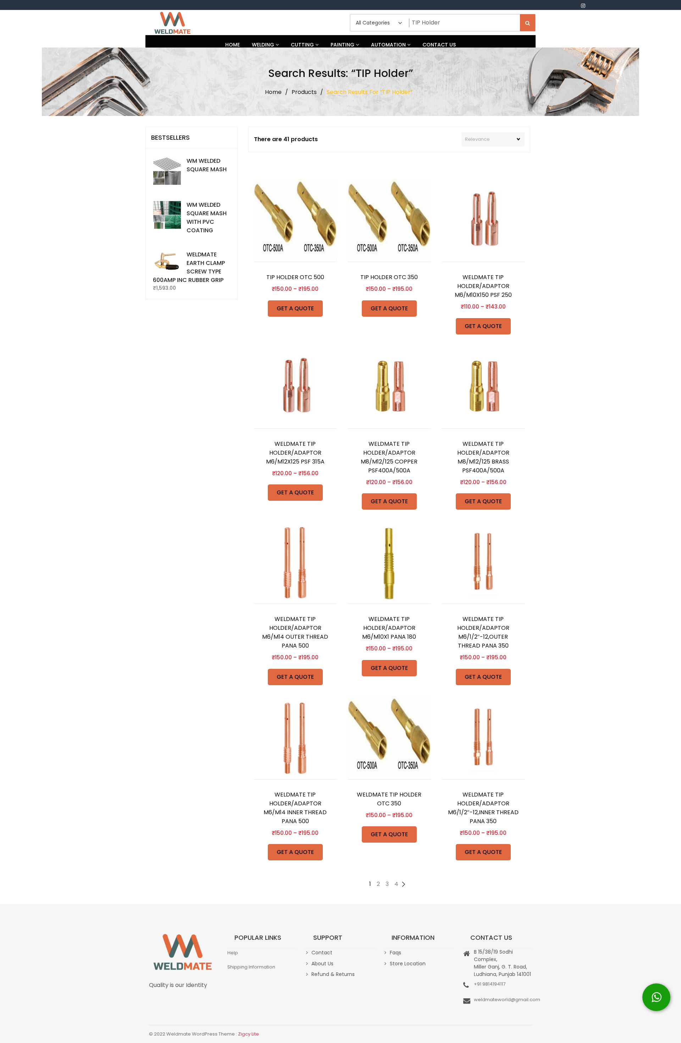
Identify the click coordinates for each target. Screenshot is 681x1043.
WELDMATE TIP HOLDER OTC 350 (389, 799)
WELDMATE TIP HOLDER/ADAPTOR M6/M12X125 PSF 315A (295, 453)
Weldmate (172, 22)
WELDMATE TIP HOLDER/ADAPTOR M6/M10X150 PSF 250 (483, 286)
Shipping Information (251, 967)
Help (232, 952)
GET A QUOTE (295, 308)
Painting (343, 44)
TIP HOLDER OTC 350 (389, 277)
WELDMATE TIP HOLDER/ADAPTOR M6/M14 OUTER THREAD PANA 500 (295, 632)
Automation (389, 44)
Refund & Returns (333, 974)
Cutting (303, 44)
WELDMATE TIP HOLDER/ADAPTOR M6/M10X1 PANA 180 (389, 628)
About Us (322, 963)
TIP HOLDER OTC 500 (295, 277)
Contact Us (439, 44)
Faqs (395, 952)
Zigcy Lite (248, 1034)
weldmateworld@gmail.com (507, 999)
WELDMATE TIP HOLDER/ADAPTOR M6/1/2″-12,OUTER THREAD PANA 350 (483, 632)
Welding (264, 44)
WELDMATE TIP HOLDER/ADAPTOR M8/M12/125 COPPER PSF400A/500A (389, 457)
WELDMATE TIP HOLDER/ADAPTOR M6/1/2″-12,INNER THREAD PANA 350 (483, 807)
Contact (321, 952)
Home (232, 44)
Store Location (408, 963)
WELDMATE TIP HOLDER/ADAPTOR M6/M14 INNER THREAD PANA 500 (295, 807)
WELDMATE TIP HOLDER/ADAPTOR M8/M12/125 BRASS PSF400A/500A (483, 457)
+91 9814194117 (489, 984)
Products (304, 92)
